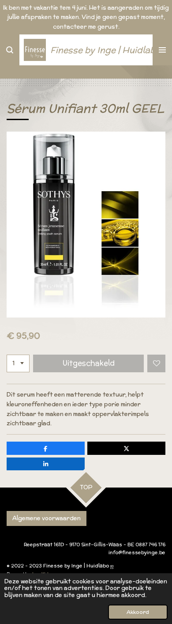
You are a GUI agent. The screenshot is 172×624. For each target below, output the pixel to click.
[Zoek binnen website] (9, 49)
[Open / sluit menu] (162, 49)
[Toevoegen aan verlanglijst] (156, 364)
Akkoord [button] (138, 612)
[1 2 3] (18, 364)
